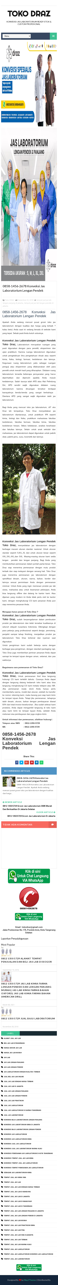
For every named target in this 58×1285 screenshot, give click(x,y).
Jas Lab (7, 1057)
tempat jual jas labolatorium (17, 1249)
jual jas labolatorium (13, 1105)
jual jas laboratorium (13, 1115)
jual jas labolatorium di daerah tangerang (22, 1110)
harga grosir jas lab (13, 1048)
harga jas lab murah (13, 1053)
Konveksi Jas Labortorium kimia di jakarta (22, 1125)
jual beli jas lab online (14, 1077)
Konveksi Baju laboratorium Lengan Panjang (23, 1120)
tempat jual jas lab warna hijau (18, 1244)
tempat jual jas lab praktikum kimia (19, 1225)
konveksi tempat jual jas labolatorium (21, 1163)
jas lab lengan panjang (14, 1062)
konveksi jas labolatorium (15, 1134)
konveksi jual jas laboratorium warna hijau (23, 1149)
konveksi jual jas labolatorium (17, 1144)
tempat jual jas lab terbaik (15, 1240)
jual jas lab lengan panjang (16, 1091)
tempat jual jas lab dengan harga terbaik (22, 1187)
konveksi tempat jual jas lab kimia (18, 1158)
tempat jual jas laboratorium (17, 1259)
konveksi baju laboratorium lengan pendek (22, 1129)
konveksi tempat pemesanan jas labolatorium (23, 1168)
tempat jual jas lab (12, 1182)
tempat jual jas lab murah (15, 1220)
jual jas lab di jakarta (13, 1086)
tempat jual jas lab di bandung (17, 1192)
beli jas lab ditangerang (14, 1043)
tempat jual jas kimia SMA (15, 1177)
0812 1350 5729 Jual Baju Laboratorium (28, 1018)
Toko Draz (29, 13)
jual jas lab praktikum (14, 1101)
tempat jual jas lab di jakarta (17, 1196)
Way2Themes (30, 1280)
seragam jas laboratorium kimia (18, 1173)
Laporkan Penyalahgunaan (14, 938)
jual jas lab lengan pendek (15, 1096)
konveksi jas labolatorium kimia (18, 1139)
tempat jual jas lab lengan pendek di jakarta (23, 1216)
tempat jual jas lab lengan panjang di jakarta (24, 1211)
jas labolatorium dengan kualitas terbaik (22, 1072)
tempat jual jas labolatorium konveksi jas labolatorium (28, 1254)
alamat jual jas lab (12, 1038)
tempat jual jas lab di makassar (18, 1201)
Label (10, 1033)
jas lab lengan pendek (13, 1067)
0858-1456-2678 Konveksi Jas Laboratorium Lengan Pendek (32, 779)
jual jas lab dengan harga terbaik (18, 1081)
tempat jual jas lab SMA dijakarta (18, 1235)
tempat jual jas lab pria (14, 1230)
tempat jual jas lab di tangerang (18, 1206)
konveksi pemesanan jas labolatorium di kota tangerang (28, 1153)
